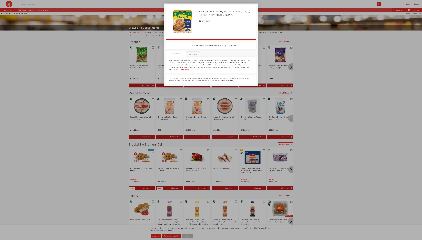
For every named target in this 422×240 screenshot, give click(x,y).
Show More (185, 69)
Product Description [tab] (176, 54)
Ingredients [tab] (193, 54)
